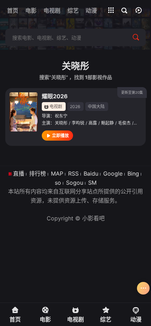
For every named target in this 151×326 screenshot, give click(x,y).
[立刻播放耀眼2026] (23, 112)
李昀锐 (78, 123)
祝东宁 (61, 116)
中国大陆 (96, 106)
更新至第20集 (132, 92)
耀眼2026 (55, 96)
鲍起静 (107, 123)
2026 (75, 106)
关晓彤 (61, 123)
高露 (92, 123)
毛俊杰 (124, 123)
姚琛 (139, 123)
